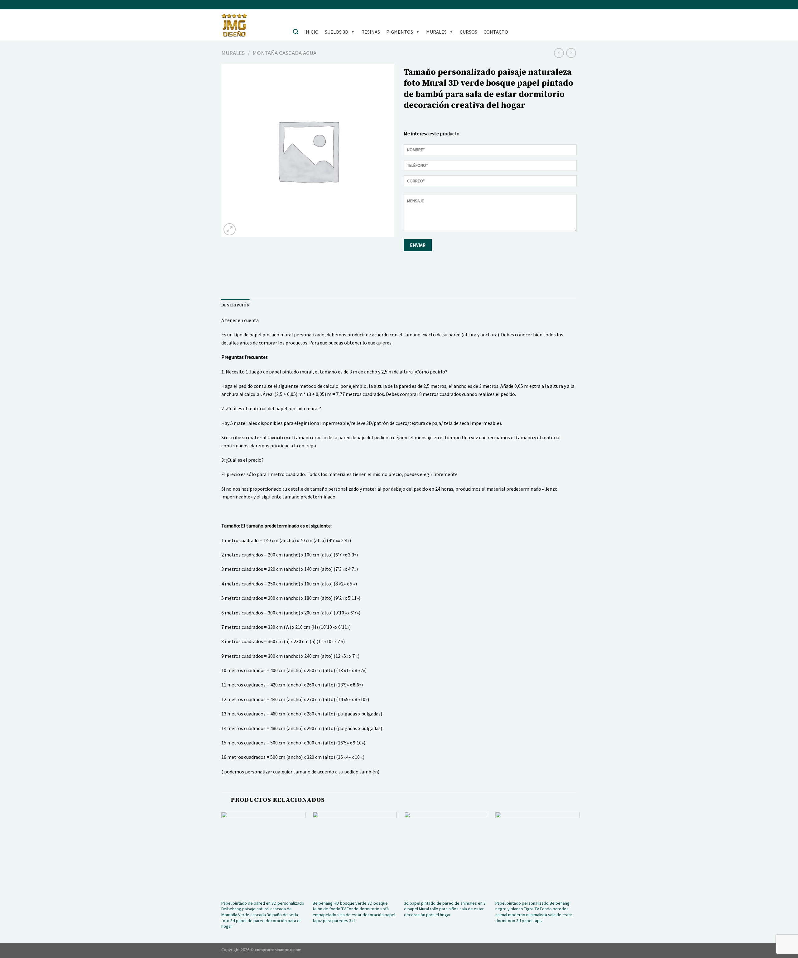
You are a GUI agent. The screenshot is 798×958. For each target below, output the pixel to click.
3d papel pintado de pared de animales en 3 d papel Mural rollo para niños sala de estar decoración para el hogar (445, 908)
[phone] (490, 167)
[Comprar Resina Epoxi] (252, 25)
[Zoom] (230, 229)
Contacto (495, 32)
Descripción (235, 305)
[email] (490, 182)
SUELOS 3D (336, 32)
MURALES (436, 32)
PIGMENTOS (399, 32)
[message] (490, 215)
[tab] (235, 305)
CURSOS (468, 32)
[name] (490, 152)
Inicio (311, 32)
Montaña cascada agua (284, 52)
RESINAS (370, 32)
